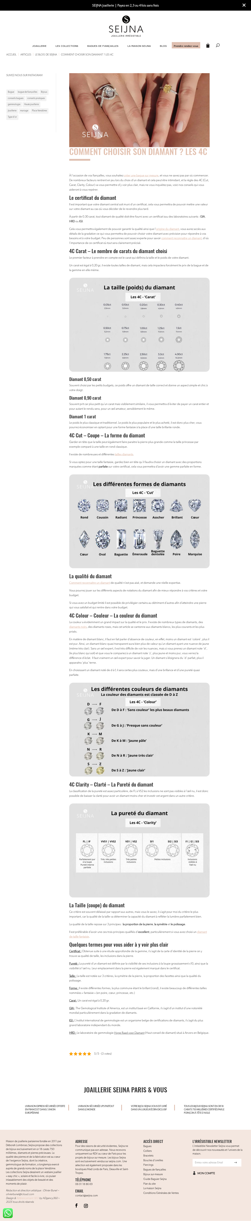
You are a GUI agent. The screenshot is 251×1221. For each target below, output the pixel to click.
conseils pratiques (36, 98)
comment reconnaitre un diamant (181, 238)
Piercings (148, 1165)
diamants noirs (78, 626)
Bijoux (44, 92)
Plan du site (149, 1183)
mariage (24, 111)
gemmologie (14, 104)
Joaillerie (12, 111)
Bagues (147, 1146)
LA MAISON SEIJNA (139, 45)
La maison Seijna (152, 1188)
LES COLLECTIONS (66, 45)
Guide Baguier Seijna (154, 1179)
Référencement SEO (27, 1198)
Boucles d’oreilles (153, 1160)
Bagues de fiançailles (154, 1169)
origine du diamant (167, 229)
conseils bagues (16, 98)
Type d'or (12, 117)
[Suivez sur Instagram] (86, 1205)
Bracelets (148, 1155)
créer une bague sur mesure (141, 175)
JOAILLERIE (39, 45)
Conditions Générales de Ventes (161, 1193)
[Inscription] (235, 1162)
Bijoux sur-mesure (153, 1174)
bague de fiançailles (27, 92)
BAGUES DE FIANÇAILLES (102, 45)
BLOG (163, 45)
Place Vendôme (39, 111)
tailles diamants (124, 454)
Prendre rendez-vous (186, 45)
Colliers (147, 1151)
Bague (11, 92)
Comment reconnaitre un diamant (89, 582)
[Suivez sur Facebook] (76, 1205)
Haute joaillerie (31, 104)
